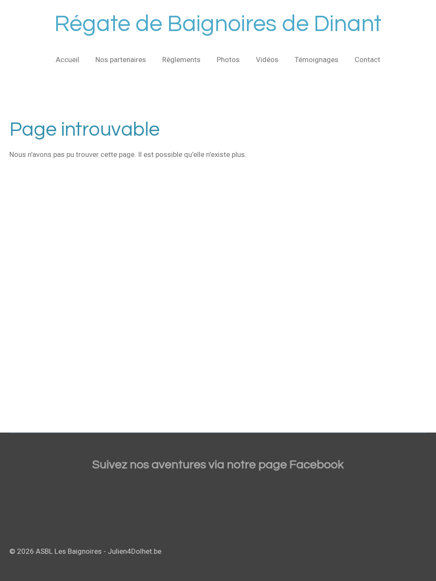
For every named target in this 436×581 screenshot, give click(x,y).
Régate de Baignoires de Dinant (218, 24)
